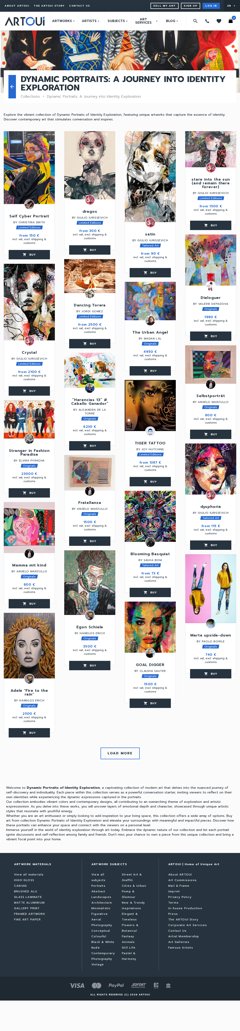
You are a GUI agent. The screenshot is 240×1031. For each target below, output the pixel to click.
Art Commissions (182, 880)
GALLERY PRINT (27, 908)
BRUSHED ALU (25, 891)
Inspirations (131, 908)
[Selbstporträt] (210, 364)
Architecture (101, 903)
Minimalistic (101, 908)
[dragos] (89, 165)
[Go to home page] (25, 21)
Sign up (190, 5)
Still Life (128, 947)
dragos (89, 212)
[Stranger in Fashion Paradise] (29, 419)
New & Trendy (133, 903)
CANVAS (20, 886)
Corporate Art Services (187, 925)
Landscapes (101, 897)
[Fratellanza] (89, 473)
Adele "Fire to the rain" (29, 693)
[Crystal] (29, 302)
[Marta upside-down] (210, 588)
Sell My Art (164, 5)
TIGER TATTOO (150, 443)
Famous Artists (180, 947)
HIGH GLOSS (24, 880)
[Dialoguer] (210, 260)
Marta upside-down (210, 635)
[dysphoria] (210, 469)
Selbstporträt (210, 396)
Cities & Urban (134, 886)
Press (173, 914)
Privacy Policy (179, 897)
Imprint (174, 891)
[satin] (150, 176)
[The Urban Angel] (150, 301)
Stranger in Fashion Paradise (29, 453)
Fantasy (128, 936)
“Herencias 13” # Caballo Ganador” (90, 402)
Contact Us (79, 6)
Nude (95, 947)
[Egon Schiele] (89, 582)
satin (150, 234)
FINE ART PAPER (27, 919)
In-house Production (185, 908)
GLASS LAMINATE (28, 897)
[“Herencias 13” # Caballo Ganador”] (89, 370)
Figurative (99, 914)
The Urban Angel (150, 333)
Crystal (29, 353)
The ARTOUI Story (49, 6)
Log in (211, 5)
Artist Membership (183, 936)
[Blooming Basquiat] (150, 516)
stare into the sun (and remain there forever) (210, 184)
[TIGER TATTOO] (150, 405)
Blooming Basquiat (150, 554)
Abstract (98, 891)
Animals (128, 942)
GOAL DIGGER (150, 665)
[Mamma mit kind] (29, 527)
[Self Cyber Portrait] (29, 167)
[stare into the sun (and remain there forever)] (210, 149)
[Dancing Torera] (89, 276)
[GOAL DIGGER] (150, 627)
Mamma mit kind (29, 565)
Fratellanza (89, 503)
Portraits (98, 886)
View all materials (29, 874)
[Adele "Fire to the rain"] (29, 645)
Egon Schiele (89, 627)
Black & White (103, 942)
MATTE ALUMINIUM (29, 903)
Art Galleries (179, 942)
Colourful (98, 936)
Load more (120, 753)
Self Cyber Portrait (29, 216)
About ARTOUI (17, 6)
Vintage (97, 964)
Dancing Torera (90, 305)
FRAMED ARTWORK (29, 914)
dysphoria (210, 507)
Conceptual (100, 931)
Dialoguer (211, 298)
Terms (173, 903)
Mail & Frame (178, 886)
